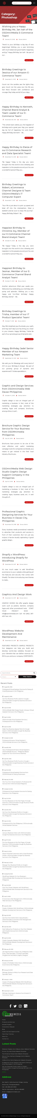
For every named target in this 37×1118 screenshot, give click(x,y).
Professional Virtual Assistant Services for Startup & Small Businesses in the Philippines (17, 690)
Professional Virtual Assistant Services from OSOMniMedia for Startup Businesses (15, 773)
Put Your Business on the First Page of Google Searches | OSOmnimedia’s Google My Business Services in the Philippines (16, 844)
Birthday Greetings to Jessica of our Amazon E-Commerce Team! (16, 72)
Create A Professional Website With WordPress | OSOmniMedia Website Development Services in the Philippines (17, 983)
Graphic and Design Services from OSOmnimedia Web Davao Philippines (17, 388)
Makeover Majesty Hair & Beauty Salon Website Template (18, 1049)
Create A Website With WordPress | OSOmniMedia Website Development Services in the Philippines (17, 909)
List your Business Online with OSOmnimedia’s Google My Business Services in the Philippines (16, 834)
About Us (4, 1036)
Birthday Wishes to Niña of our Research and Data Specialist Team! (17, 973)
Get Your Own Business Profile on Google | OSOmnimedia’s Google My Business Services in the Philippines (17, 814)
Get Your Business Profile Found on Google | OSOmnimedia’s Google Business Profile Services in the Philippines (18, 763)
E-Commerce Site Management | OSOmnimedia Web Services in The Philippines (17, 899)
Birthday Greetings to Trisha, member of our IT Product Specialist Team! (16, 314)
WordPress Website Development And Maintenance (13, 633)
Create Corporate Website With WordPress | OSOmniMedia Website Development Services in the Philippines (17, 942)
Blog (3, 1029)
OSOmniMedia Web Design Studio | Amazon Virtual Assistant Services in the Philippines (18, 711)
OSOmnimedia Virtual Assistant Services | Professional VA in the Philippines (14, 720)
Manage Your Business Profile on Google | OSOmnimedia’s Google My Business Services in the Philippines (17, 866)
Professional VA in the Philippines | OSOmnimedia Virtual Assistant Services (17, 824)
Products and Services (8, 1022)
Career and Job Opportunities (10, 1031)
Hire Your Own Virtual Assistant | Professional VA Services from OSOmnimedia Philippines (16, 783)
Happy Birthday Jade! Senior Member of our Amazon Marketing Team (18, 351)
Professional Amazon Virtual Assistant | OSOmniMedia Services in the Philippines (14, 741)
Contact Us (5, 1038)
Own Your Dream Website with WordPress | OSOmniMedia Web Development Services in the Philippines (17, 889)
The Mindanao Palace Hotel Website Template (15, 1053)
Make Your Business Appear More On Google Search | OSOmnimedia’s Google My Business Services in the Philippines (16, 730)
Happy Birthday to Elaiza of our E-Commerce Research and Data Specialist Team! (17, 150)
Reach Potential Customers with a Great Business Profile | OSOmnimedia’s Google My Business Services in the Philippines (17, 855)
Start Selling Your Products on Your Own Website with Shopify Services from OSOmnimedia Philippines (17, 931)
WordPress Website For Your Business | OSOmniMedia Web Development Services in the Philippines (17, 878)
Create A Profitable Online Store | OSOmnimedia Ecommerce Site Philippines (17, 964)
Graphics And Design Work (17, 594)
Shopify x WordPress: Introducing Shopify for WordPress (15, 557)
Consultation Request (8, 1026)
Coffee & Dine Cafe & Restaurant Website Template (16, 1060)
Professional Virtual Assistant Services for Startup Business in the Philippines (17, 792)
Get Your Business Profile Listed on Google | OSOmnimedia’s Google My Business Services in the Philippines (17, 700)
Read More (29, 60)
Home (4, 1019)
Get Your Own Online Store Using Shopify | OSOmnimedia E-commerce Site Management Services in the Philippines (16, 919)
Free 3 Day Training (8, 1034)
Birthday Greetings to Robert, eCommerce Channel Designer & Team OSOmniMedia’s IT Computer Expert (16, 190)
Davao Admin (23, 39)
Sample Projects (6, 1024)
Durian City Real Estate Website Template (14, 1051)
